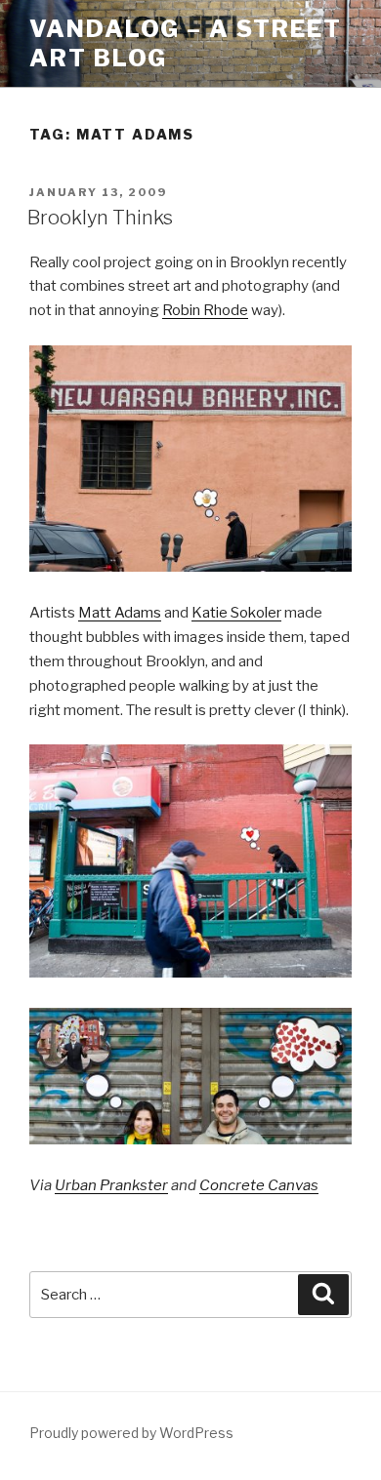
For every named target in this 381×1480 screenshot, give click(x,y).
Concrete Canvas (258, 1185)
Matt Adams (119, 612)
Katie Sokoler (236, 612)
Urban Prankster (111, 1185)
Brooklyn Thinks (100, 217)
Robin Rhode (205, 310)
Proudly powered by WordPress (131, 1432)
